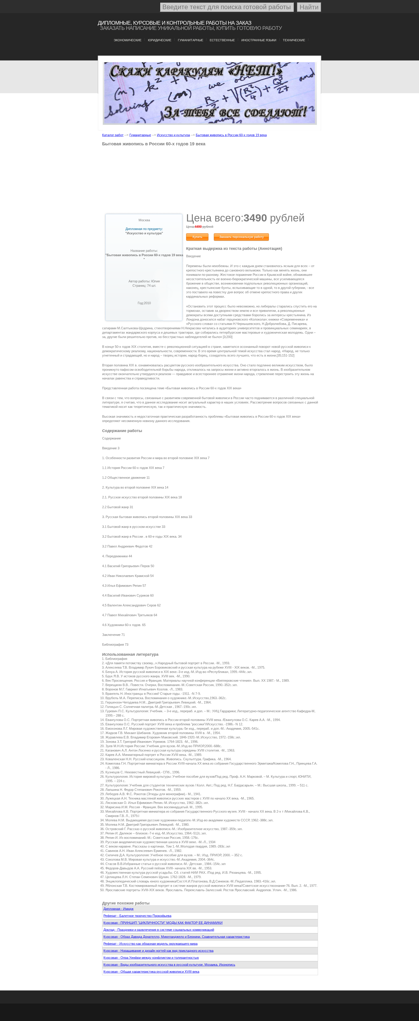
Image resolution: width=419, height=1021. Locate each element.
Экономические (127, 40)
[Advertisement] (210, 180)
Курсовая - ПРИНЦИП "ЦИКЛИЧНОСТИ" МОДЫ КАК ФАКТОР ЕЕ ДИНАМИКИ (163, 923)
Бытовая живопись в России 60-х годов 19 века (231, 135)
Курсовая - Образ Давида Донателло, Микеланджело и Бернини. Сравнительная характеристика (176, 937)
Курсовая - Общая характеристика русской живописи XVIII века (151, 971)
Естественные (222, 40)
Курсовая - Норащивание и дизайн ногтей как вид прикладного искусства (158, 950)
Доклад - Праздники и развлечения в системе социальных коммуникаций (158, 930)
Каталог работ (113, 135)
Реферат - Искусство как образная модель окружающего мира (150, 943)
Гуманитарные (190, 40)
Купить (197, 237)
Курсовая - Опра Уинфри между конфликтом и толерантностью (151, 957)
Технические (294, 40)
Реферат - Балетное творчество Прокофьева (137, 916)
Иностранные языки (258, 40)
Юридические (159, 40)
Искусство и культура (173, 135)
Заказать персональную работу (241, 237)
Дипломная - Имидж (118, 909)
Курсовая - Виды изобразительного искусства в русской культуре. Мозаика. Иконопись (169, 964)
